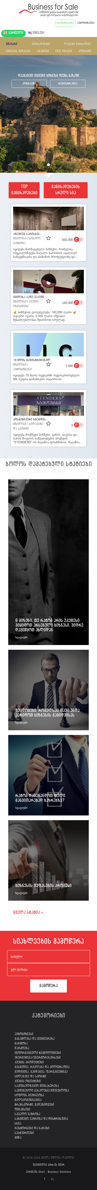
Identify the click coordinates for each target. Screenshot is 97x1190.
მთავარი (11, 44)
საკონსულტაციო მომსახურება (37, 1086)
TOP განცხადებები (24, 190)
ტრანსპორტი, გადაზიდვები (34, 1105)
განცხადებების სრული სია (65, 190)
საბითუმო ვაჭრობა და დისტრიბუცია (41, 1119)
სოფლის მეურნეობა (29, 1095)
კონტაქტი (85, 51)
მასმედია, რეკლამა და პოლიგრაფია (42, 1067)
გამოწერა (48, 986)
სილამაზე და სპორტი (30, 1077)
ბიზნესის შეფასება (18, 51)
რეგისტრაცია (67, 84)
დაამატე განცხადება (77, 44)
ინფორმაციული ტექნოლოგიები (38, 1053)
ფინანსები (22, 1110)
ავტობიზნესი (24, 1034)
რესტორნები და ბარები (32, 1128)
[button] (3, 114)
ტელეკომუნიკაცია (28, 1100)
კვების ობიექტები (28, 1081)
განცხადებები (41, 44)
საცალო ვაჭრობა (27, 1114)
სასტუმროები (24, 1133)
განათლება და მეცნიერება (35, 1039)
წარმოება (22, 1048)
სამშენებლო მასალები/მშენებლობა (42, 1091)
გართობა (21, 1044)
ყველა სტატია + (28, 913)
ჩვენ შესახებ (63, 51)
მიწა (18, 1138)
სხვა (18, 1124)
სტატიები (43, 51)
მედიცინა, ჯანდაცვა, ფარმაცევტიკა (41, 1072)
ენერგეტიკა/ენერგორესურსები (38, 1058)
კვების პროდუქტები (29, 1063)
